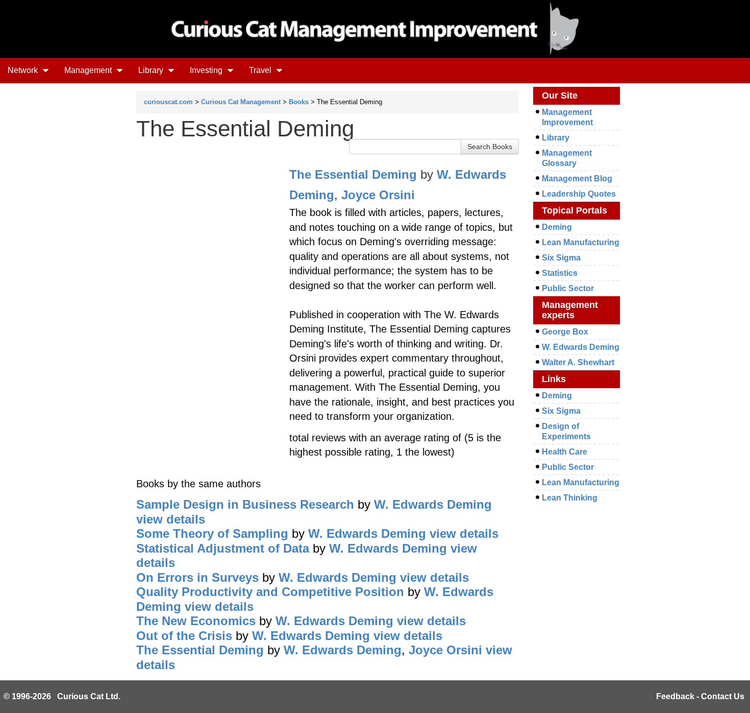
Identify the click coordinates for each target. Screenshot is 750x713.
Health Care (564, 451)
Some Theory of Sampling (212, 533)
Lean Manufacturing (580, 242)
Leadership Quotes (579, 193)
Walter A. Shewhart (578, 362)
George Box (565, 331)
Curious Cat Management (241, 102)
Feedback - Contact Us (700, 696)
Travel (261, 70)
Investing (207, 70)
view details (170, 519)
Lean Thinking (569, 497)
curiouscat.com (168, 102)
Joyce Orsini (378, 195)
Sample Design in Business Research (245, 504)
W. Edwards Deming (433, 504)
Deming (557, 227)
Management (89, 70)
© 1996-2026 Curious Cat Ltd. (62, 696)
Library (151, 70)
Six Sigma (561, 257)
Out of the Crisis (184, 636)
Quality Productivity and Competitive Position (270, 592)
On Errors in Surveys (197, 577)
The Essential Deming (353, 174)
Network (24, 70)
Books (299, 102)
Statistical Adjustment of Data (222, 548)
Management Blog (577, 178)
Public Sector (568, 288)
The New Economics (196, 621)
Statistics (560, 273)
